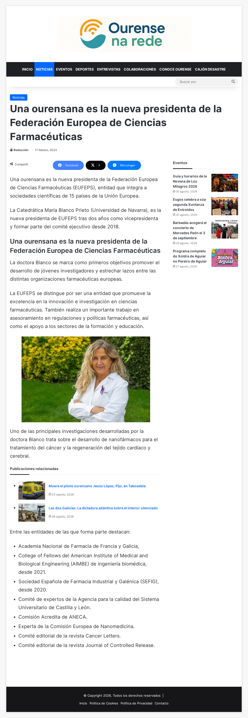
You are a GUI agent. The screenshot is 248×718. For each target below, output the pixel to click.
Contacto (162, 703)
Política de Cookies (104, 703)
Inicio (27, 69)
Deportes (85, 69)
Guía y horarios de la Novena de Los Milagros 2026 (190, 181)
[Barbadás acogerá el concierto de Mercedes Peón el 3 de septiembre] (224, 229)
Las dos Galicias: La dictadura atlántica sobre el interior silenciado (103, 508)
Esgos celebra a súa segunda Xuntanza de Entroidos (189, 204)
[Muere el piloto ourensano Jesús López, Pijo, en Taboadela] (31, 490)
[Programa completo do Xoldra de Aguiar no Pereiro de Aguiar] (224, 258)
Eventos (64, 69)
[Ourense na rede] (124, 34)
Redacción (21, 150)
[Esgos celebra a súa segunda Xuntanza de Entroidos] (224, 206)
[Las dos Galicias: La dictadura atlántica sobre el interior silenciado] (31, 512)
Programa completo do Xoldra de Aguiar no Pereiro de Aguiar (190, 256)
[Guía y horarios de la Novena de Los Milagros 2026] (224, 183)
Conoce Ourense (175, 69)
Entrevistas (108, 69)
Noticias (44, 69)
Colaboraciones (140, 69)
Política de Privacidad (136, 703)
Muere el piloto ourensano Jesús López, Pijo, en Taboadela (97, 486)
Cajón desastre (210, 69)
